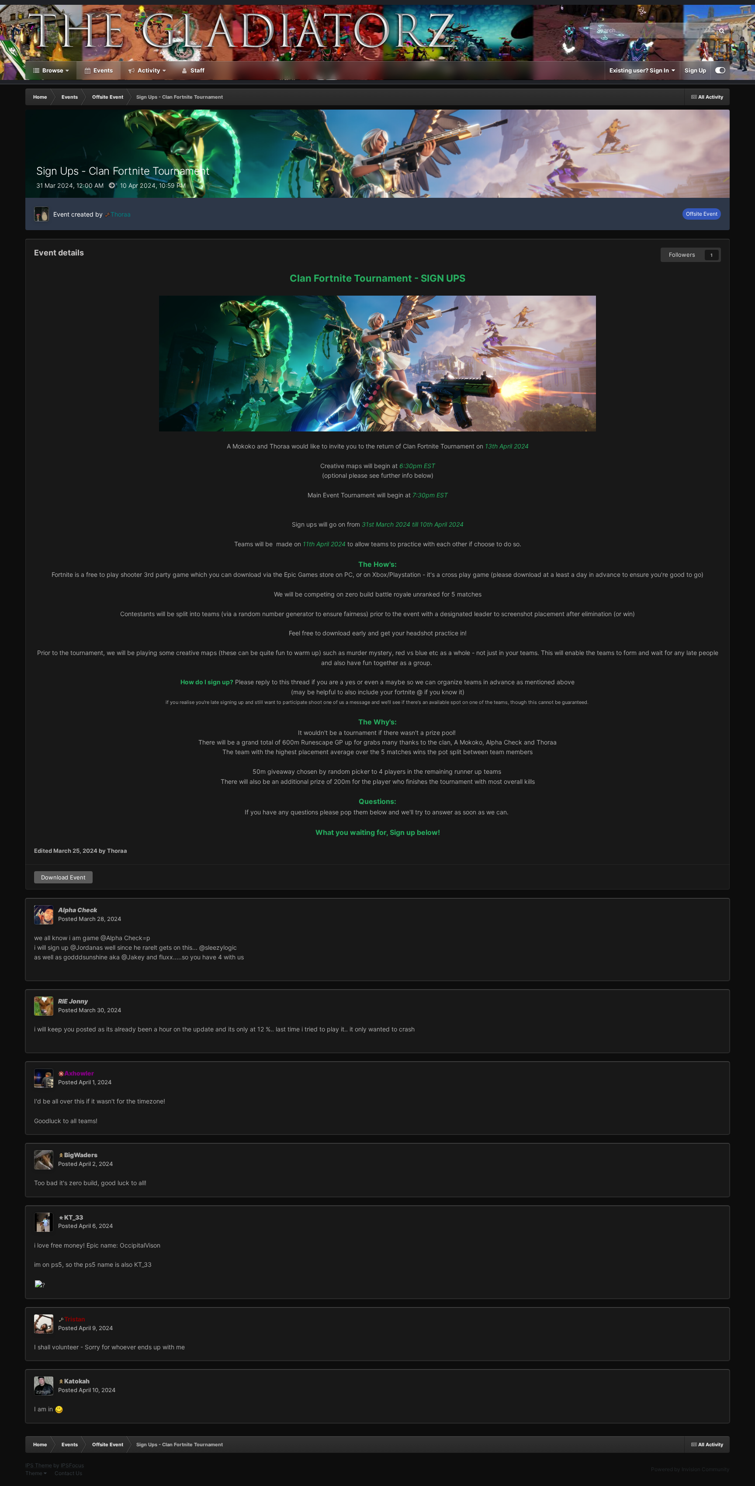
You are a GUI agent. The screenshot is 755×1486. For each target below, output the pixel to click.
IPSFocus (72, 1465)
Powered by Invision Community (690, 1469)
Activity (148, 70)
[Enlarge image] (377, 363)
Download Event (63, 877)
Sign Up (695, 70)
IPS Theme (38, 1465)
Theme (34, 1473)
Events (102, 70)
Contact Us (68, 1473)
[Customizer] (720, 70)
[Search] (722, 30)
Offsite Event (701, 213)
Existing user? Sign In (641, 70)
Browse (52, 70)
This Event (689, 30)
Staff (196, 70)
